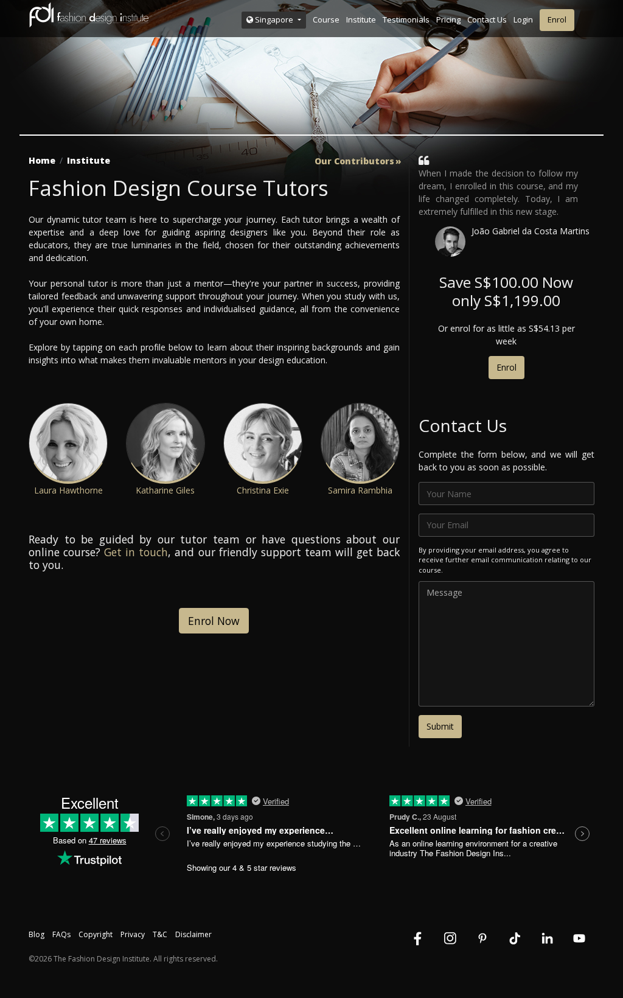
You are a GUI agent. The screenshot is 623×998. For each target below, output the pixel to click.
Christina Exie (263, 490)
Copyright (95, 934)
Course (326, 19)
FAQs (61, 934)
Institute (361, 19)
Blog (36, 934)
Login (523, 19)
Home (42, 160)
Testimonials (406, 19)
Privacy (132, 934)
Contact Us (487, 19)
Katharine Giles (165, 490)
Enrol (557, 19)
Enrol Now (214, 620)
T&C (160, 934)
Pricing (448, 19)
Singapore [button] (274, 19)
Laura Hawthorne (68, 490)
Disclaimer (193, 934)
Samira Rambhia (360, 490)
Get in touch (136, 552)
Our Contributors (354, 161)
